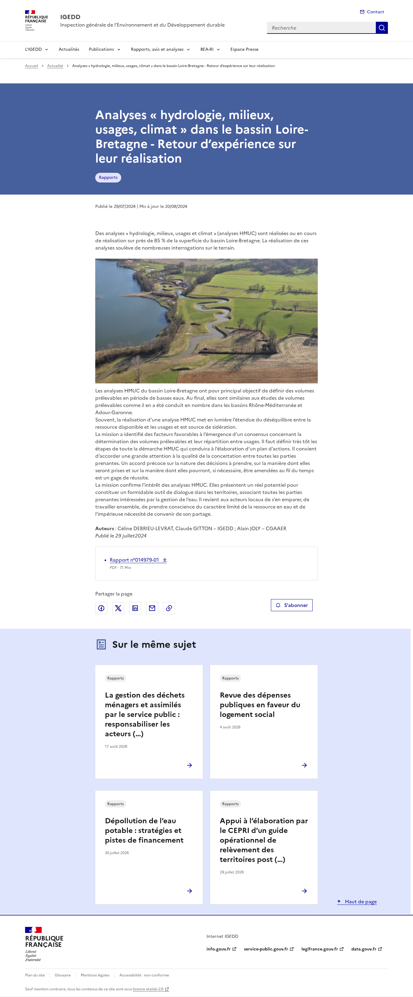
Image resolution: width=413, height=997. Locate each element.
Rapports (108, 177)
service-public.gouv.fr (266, 949)
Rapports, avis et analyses (157, 49)
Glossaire (63, 975)
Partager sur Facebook (101, 608)
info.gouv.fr (219, 949)
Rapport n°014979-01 (135, 559)
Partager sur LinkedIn (135, 608)
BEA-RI (206, 49)
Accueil (31, 66)
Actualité (55, 66)
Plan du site (35, 975)
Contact (375, 12)
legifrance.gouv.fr (319, 949)
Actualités (69, 49)
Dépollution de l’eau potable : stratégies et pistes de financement (144, 830)
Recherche (382, 28)
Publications (101, 49)
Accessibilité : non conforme (144, 975)
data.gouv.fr (363, 949)
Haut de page (360, 901)
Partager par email (152, 608)
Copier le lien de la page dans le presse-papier (169, 608)
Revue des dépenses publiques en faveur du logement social (260, 705)
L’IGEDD (33, 49)
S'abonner (296, 605)
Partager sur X (118, 608)
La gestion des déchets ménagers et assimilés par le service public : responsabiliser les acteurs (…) (145, 714)
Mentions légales (95, 975)
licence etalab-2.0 (148, 989)
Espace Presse (244, 49)
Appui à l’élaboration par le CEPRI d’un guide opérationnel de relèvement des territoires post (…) (264, 840)
